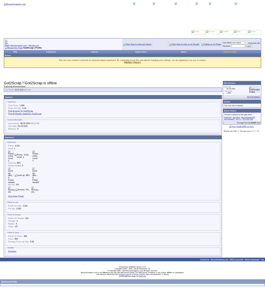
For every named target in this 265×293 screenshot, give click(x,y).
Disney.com (124, 274)
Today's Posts (140, 52)
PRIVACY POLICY (132, 62)
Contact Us (204, 259)
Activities (12, 251)
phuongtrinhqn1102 (248, 117)
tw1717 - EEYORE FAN (244, 119)
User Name (227, 43)
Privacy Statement (252, 259)
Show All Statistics (253, 97)
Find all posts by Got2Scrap (20, 111)
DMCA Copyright (236, 259)
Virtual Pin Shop (229, 52)
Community (51, 52)
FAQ (15, 52)
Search (183, 52)
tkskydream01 (229, 119)
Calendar (94, 52)
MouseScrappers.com (18, 45)
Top (262, 259)
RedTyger (142, 276)
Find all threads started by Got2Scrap (24, 114)
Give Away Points (16, 196)
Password (226, 46)
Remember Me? (254, 43)
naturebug (236, 117)
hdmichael (228, 117)
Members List (34, 45)
